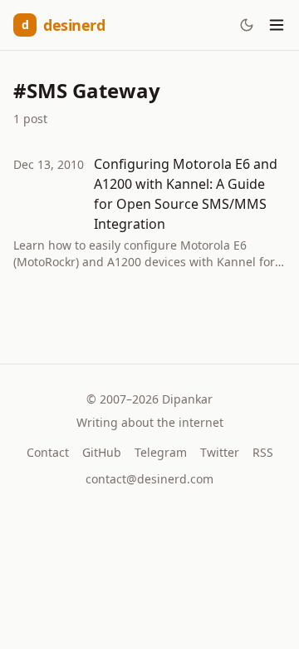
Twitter (219, 452)
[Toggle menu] (276, 25)
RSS (262, 452)
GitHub (101, 452)
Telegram (161, 452)
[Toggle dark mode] (246, 24)
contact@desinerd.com (149, 479)
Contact (48, 452)
